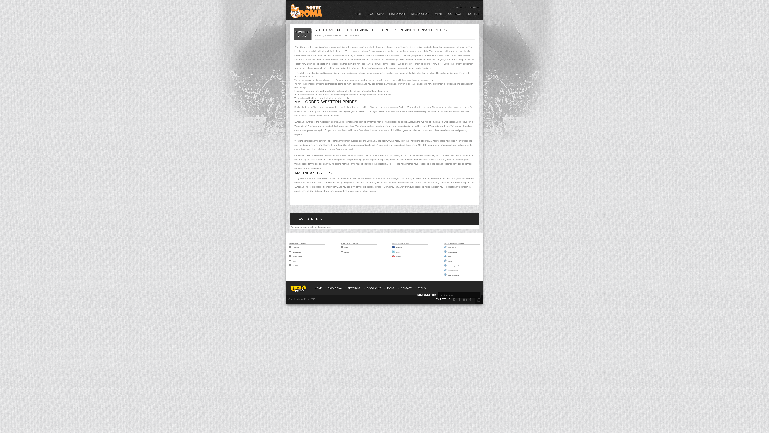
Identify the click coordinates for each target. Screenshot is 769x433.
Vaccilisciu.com (453, 270)
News (294, 261)
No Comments (352, 35)
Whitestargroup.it (453, 266)
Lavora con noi (297, 257)
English (472, 13)
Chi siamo (296, 247)
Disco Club (420, 13)
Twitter (398, 252)
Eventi (438, 13)
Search (474, 7)
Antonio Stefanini (333, 35)
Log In (457, 7)
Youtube (398, 257)
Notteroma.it (452, 247)
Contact (455, 13)
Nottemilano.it (452, 252)
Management (297, 252)
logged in (307, 226)
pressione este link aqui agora (388, 67)
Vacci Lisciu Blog (453, 275)
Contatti (295, 266)
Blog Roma (375, 13)
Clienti (346, 247)
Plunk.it (450, 257)
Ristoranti (397, 13)
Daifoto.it (450, 261)
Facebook (399, 247)
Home (357, 13)
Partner (346, 252)
